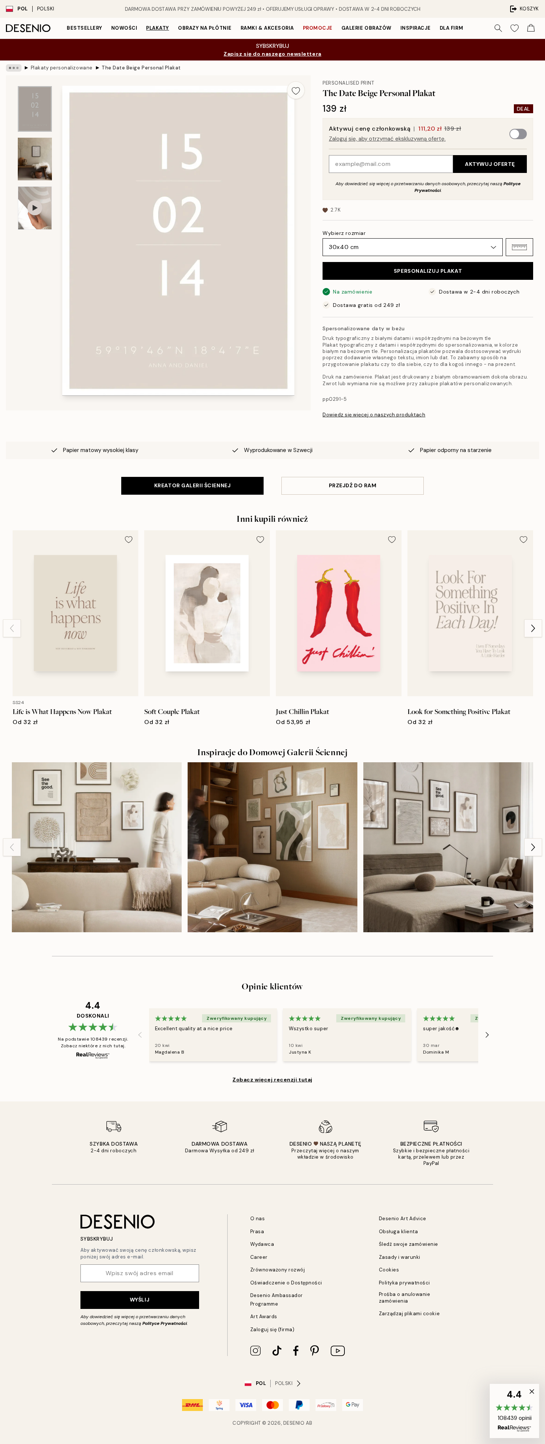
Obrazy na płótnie (205, 28)
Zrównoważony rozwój (277, 1270)
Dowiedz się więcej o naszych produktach (374, 415)
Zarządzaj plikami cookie (409, 1313)
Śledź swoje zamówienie (408, 1244)
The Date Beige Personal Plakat (141, 68)
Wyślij (139, 1299)
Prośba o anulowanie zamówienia (404, 1297)
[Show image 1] (35, 109)
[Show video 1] (35, 208)
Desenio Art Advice (402, 1218)
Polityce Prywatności (164, 1323)
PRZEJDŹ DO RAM (353, 485)
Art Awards (263, 1316)
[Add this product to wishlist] (296, 90)
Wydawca (262, 1244)
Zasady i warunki (399, 1257)
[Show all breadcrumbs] (14, 68)
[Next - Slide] (533, 628)
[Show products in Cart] (531, 28)
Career (259, 1257)
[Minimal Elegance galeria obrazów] (448, 847)
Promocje (318, 28)
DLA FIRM (451, 28)
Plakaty (157, 28)
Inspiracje (415, 28)
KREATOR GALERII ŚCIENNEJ (192, 485)
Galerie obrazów (366, 28)
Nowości (124, 28)
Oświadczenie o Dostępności (286, 1283)
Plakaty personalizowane (62, 68)
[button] (519, 247)
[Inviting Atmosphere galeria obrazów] (97, 847)
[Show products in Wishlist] (514, 28)
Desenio (294, 1423)
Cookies (389, 1270)
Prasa (257, 1231)
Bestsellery (84, 28)
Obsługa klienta (398, 1231)
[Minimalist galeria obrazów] (272, 847)
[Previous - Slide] (12, 628)
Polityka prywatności (404, 1283)
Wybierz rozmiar (344, 233)
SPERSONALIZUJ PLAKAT (428, 271)
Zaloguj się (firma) (272, 1329)
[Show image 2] (35, 159)
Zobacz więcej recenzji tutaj (272, 1079)
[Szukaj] (498, 28)
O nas (257, 1218)
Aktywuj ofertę (490, 164)
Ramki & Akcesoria (267, 28)
